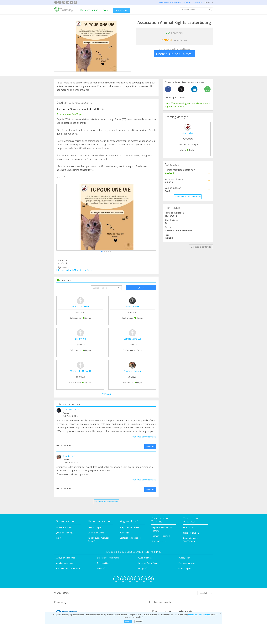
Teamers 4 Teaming (160, 536)
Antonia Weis (132, 306)
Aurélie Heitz (69, 456)
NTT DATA (188, 527)
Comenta (150, 446)
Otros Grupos (184, 568)
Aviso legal (124, 532)
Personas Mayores (186, 563)
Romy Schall (188, 133)
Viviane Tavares (132, 371)
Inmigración (143, 568)
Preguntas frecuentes (129, 527)
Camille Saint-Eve (132, 338)
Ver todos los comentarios (106, 501)
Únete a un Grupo (96, 532)
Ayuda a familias (145, 557)
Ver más (106, 393)
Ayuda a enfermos (64, 563)
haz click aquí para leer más (199, 615)
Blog (58, 538)
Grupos (106, 10)
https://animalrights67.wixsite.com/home (74, 270)
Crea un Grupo (121, 10)
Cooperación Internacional (68, 568)
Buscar (141, 287)
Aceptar (128, 622)
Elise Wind (80, 338)
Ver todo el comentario (144, 436)
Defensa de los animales (108, 557)
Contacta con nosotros (130, 538)
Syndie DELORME (80, 306)
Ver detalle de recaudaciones (188, 196)
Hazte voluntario (158, 541)
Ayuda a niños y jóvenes (149, 563)
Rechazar (138, 622)
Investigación (184, 557)
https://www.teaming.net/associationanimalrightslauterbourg (187, 105)
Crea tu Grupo (94, 527)
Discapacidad (103, 563)
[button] (101, 251)
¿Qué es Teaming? (88, 10)
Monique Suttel (71, 409)
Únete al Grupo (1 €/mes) (174, 54)
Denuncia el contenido (201, 247)
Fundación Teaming (65, 527)
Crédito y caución (191, 532)
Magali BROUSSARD (80, 371)
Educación (101, 568)
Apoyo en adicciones (65, 557)
